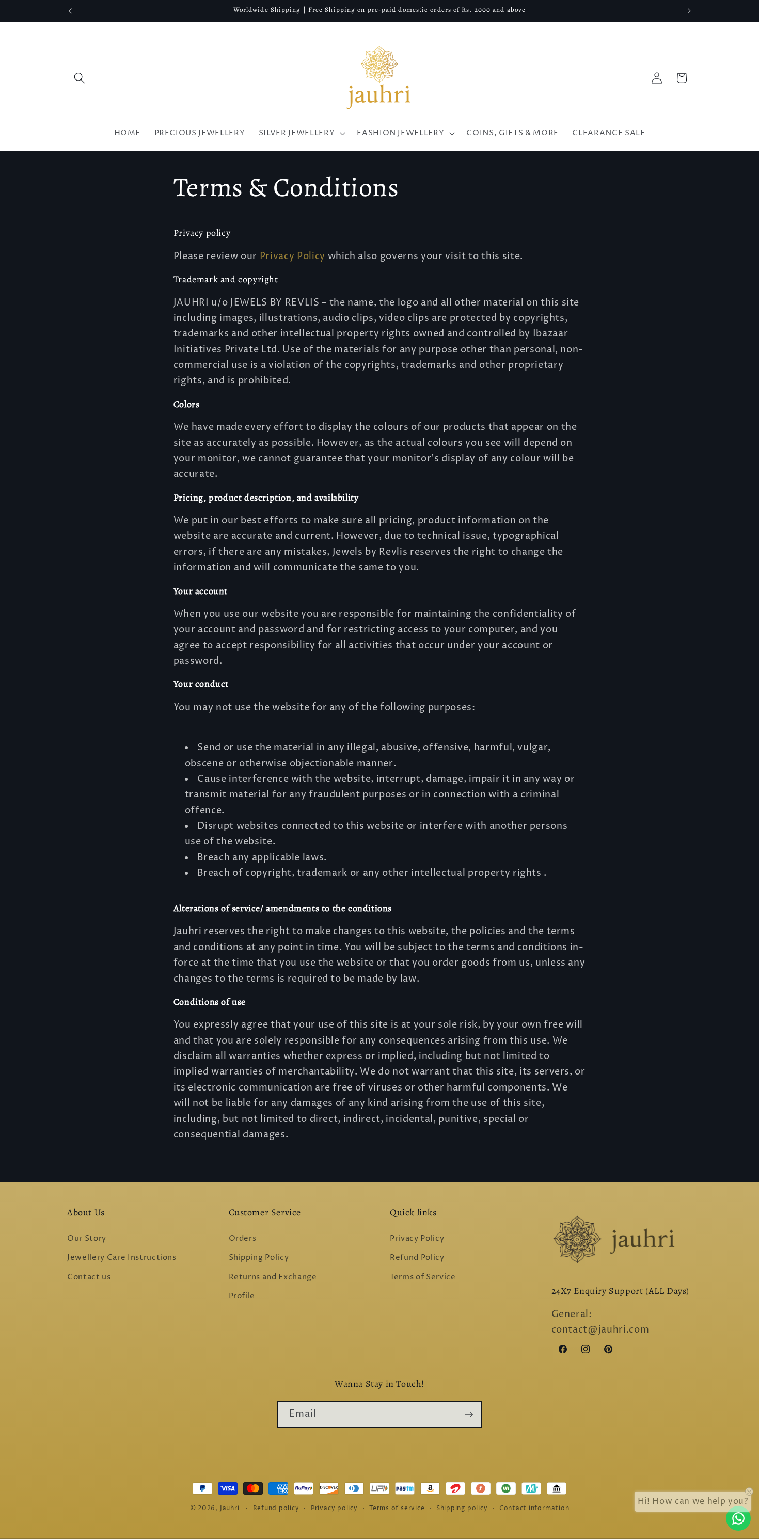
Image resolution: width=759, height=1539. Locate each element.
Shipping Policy (259, 1257)
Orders (243, 1238)
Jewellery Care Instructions (122, 1257)
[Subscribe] (468, 1414)
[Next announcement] (689, 11)
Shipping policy (462, 1508)
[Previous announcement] (70, 11)
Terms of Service (423, 1277)
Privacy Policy (292, 256)
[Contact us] (738, 1518)
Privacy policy (334, 1508)
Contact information (534, 1508)
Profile (242, 1296)
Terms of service (396, 1508)
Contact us (89, 1277)
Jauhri (230, 1508)
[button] (79, 78)
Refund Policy (417, 1257)
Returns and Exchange (273, 1277)
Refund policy (276, 1508)
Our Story (86, 1238)
